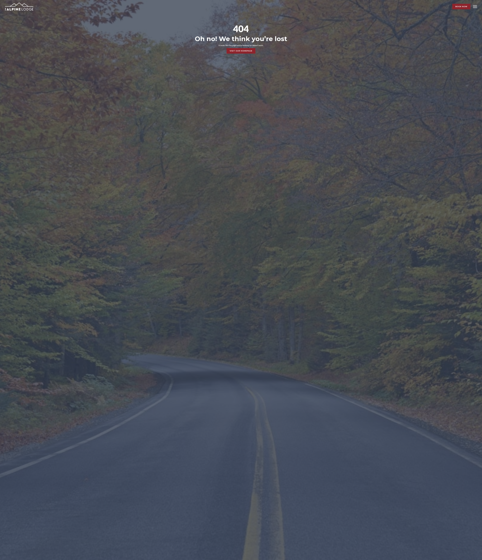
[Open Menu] (475, 7)
